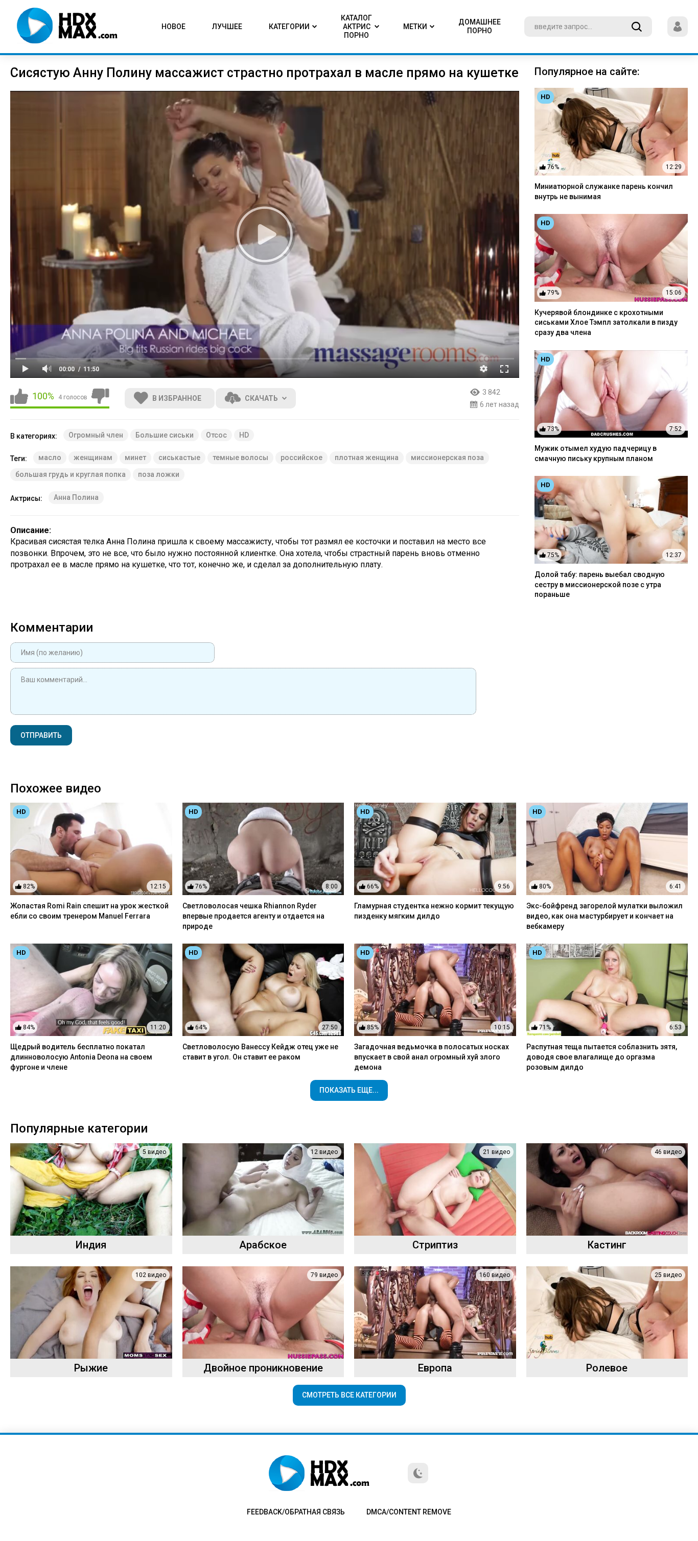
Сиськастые (179, 457)
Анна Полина (76, 497)
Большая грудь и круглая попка (70, 474)
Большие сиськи (164, 435)
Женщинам (93, 457)
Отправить (41, 735)
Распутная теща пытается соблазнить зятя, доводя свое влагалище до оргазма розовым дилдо (601, 1057)
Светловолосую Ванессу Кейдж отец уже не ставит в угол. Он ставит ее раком (260, 1052)
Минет (135, 457)
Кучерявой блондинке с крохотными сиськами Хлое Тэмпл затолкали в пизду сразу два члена (606, 322)
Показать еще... (349, 1090)
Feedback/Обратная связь (296, 1512)
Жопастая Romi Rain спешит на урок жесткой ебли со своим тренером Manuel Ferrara (89, 911)
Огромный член (95, 435)
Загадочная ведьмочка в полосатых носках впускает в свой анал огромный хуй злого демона (431, 1057)
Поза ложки (158, 474)
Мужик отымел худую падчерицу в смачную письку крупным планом (595, 453)
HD (244, 435)
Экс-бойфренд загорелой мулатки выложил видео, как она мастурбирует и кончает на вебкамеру (604, 916)
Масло (49, 457)
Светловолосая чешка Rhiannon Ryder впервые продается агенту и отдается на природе (253, 916)
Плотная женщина (367, 457)
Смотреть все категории (349, 1395)
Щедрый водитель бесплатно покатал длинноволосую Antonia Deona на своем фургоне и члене (81, 1057)
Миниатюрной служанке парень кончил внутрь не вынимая (603, 191)
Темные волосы (240, 457)
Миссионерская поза (447, 457)
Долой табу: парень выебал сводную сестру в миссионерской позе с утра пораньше (599, 584)
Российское (301, 457)
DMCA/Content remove (408, 1512)
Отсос (216, 435)
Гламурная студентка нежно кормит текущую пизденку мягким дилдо (434, 911)
